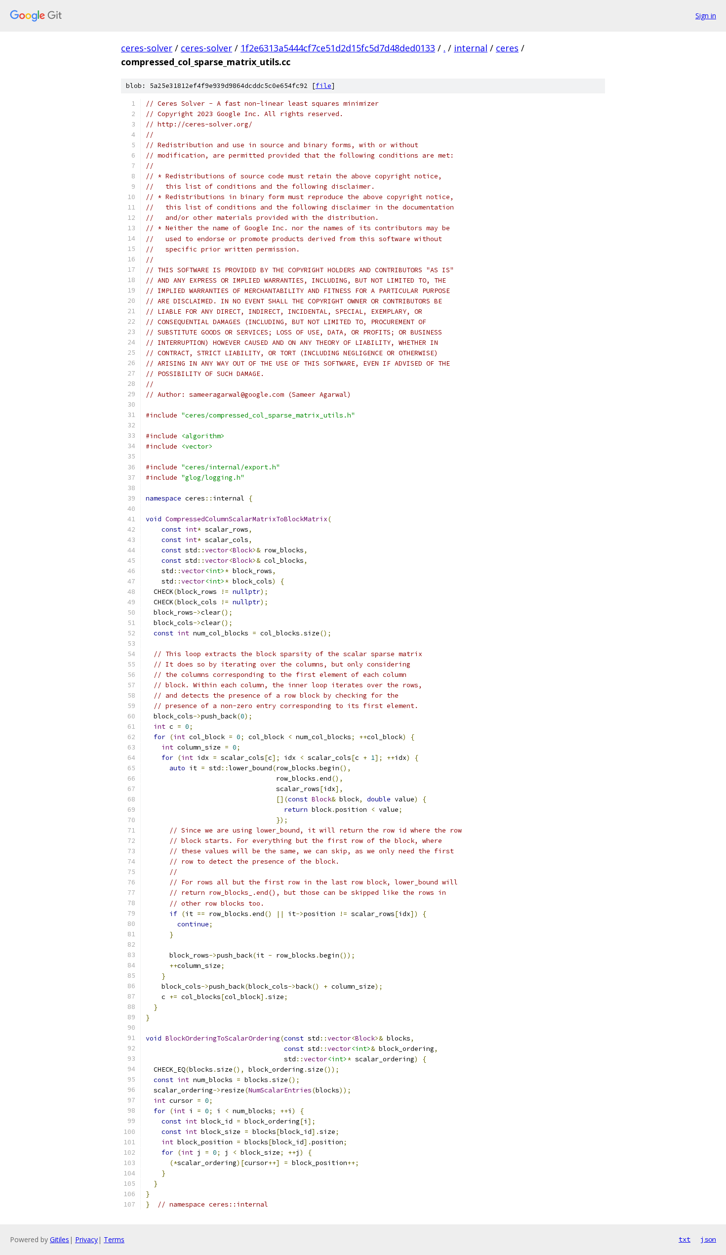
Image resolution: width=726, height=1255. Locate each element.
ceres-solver (146, 48)
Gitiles (59, 1239)
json (708, 1239)
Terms (114, 1239)
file (323, 86)
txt (684, 1239)
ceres (507, 48)
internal (470, 48)
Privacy (86, 1239)
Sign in (705, 15)
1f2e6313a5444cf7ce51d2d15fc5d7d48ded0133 (338, 48)
